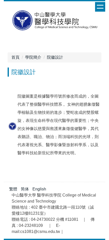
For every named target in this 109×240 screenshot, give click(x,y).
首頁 (15, 57)
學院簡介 (33, 57)
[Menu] (100, 7)
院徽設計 (55, 57)
